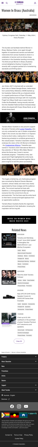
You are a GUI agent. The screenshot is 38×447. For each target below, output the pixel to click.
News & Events (6, 352)
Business (4, 399)
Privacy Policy (28, 435)
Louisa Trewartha (26, 129)
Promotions (5, 371)
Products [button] (4, 356)
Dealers (4, 380)
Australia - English (9, 395)
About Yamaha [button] (6, 390)
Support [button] (4, 385)
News (3, 366)
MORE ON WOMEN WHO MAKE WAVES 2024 (19, 219)
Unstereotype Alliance (13, 145)
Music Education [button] (6, 361)
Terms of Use (18, 435)
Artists (3, 376)
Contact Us (8, 435)
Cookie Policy (19, 438)
